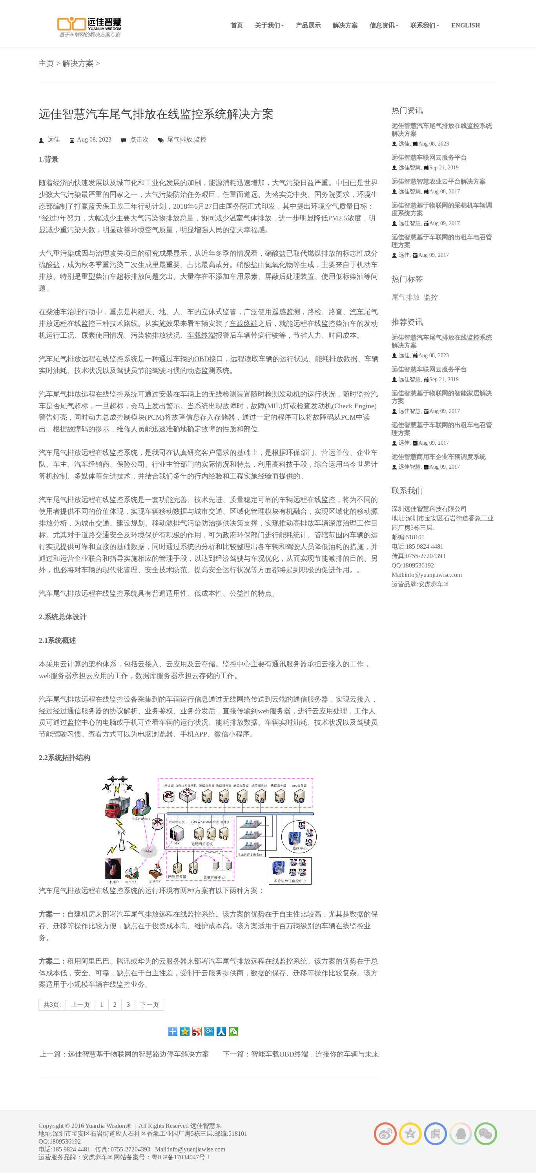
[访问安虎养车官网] (435, 1133)
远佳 (53, 139)
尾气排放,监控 (186, 139)
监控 (431, 297)
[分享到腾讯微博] (209, 1031)
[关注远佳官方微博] (385, 1133)
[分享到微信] (234, 1031)
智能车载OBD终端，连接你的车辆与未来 (315, 1054)
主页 (46, 63)
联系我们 (423, 25)
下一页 (149, 1004)
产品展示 (308, 25)
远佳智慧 (410, 168)
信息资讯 (382, 25)
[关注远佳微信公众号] (486, 1133)
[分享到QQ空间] (185, 1031)
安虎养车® (433, 584)
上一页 (80, 1004)
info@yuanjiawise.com (433, 574)
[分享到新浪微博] (197, 1031)
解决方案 (345, 25)
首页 (237, 25)
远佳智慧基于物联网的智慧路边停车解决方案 (138, 1054)
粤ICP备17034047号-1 (180, 1157)
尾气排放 (406, 297)
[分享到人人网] (221, 1031)
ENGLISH (465, 25)
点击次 (139, 139)
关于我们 (267, 25)
